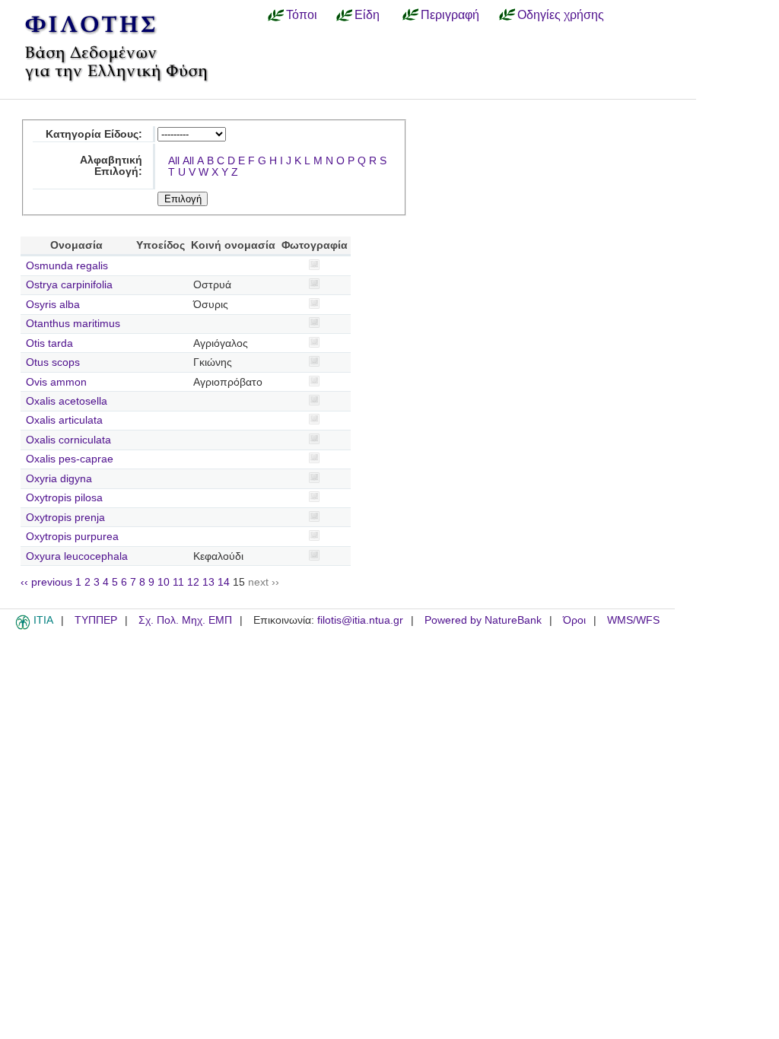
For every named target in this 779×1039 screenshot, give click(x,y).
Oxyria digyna (59, 479)
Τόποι (301, 14)
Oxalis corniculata (68, 440)
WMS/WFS (633, 620)
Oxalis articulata (64, 420)
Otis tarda (49, 343)
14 (224, 582)
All (174, 161)
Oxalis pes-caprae (69, 459)
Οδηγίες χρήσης (560, 14)
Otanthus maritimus (73, 323)
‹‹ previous (46, 582)
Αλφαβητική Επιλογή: (111, 165)
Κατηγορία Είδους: (94, 134)
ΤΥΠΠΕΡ (96, 620)
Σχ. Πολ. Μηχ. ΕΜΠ (185, 620)
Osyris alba (53, 304)
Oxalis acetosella (66, 401)
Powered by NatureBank (483, 620)
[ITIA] (22, 627)
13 (208, 582)
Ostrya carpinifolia (69, 285)
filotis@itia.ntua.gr (360, 620)
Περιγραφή (450, 14)
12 (193, 582)
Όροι (574, 620)
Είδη (367, 14)
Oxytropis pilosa (64, 498)
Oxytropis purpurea (72, 536)
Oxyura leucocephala (77, 556)
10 (163, 582)
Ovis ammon (56, 382)
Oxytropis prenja (65, 517)
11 (178, 582)
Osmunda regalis (67, 266)
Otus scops (53, 362)
